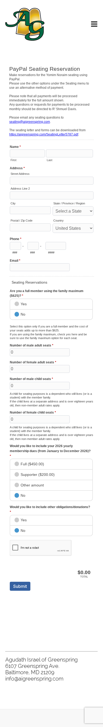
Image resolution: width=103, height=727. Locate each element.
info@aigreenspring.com (34, 679)
